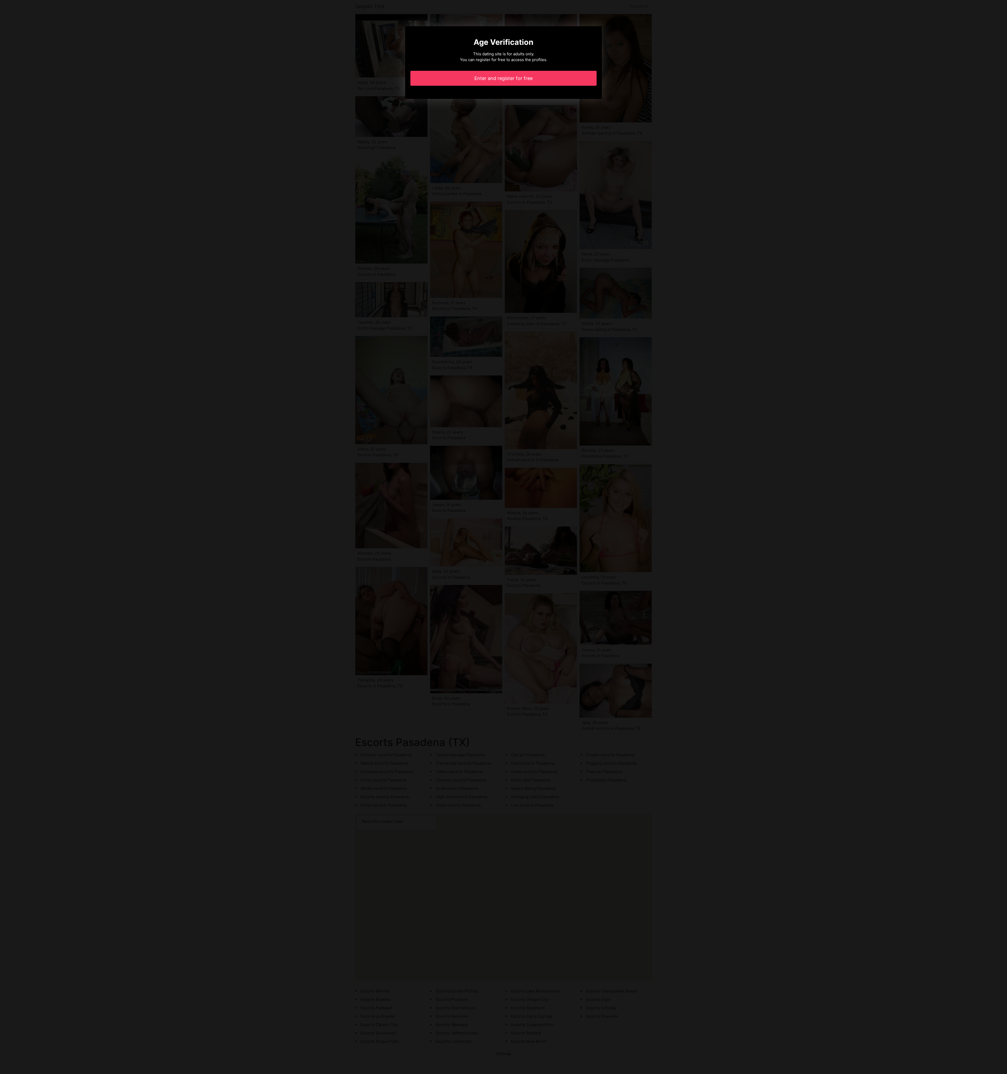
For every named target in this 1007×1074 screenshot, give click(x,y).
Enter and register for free (503, 78)
